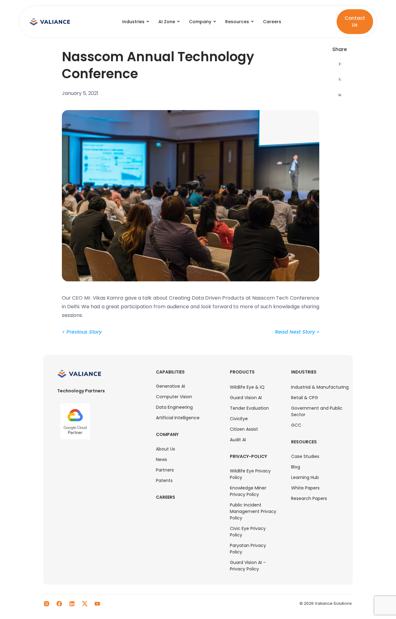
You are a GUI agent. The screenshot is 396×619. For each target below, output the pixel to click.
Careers (165, 497)
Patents (164, 480)
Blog (295, 467)
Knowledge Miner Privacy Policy (248, 491)
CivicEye (239, 419)
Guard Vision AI (246, 398)
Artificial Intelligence (178, 418)
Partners (165, 470)
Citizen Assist (244, 429)
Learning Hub (305, 477)
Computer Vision (174, 397)
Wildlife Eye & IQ (247, 387)
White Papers (305, 488)
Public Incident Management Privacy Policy (253, 511)
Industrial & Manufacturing (320, 387)
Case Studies (305, 456)
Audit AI (238, 440)
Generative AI (170, 386)
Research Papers (309, 498)
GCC (296, 425)
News (161, 459)
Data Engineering (174, 407)
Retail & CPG (304, 398)
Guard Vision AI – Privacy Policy (248, 565)
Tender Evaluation (249, 408)
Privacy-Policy (248, 456)
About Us (165, 449)
